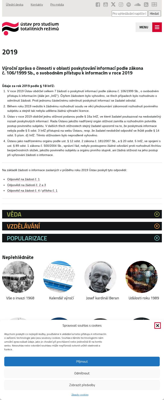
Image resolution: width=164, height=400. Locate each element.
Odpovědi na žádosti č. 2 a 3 (26, 185)
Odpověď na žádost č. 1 (23, 179)
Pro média (57, 4)
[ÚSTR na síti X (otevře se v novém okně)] (113, 4)
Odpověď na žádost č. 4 (23, 190)
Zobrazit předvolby (82, 385)
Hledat (154, 13)
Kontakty (37, 4)
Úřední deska (14, 4)
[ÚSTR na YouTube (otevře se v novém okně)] (106, 4)
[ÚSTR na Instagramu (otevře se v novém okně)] (121, 4)
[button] (157, 325)
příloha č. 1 (49, 190)
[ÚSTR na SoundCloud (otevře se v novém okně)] (137, 4)
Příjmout (82, 361)
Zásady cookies (80, 395)
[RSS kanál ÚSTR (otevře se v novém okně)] (146, 4)
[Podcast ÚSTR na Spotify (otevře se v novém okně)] (129, 4)
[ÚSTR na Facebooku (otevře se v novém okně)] (98, 4)
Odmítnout (82, 373)
